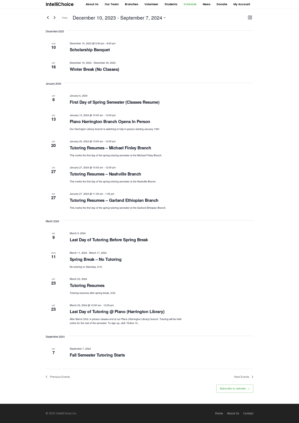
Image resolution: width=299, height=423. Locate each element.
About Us (233, 413)
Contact (248, 413)
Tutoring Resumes (87, 285)
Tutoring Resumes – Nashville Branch (105, 174)
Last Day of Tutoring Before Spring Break (109, 239)
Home (219, 413)
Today (64, 17)
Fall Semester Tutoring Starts (97, 355)
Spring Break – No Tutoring (96, 259)
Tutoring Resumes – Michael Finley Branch (110, 148)
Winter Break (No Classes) (94, 69)
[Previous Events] (48, 18)
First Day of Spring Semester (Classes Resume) (114, 102)
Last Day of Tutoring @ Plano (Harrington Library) (117, 311)
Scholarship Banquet (90, 49)
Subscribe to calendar (233, 388)
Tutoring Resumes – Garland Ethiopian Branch (114, 200)
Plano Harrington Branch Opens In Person (110, 121)
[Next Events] (54, 18)
